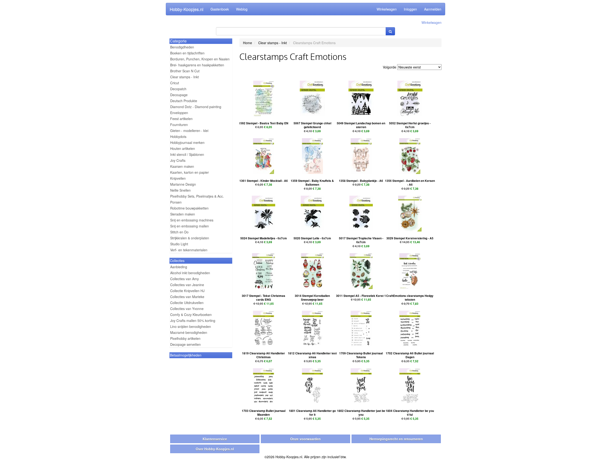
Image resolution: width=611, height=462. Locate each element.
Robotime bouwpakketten (189, 208)
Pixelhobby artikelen (185, 338)
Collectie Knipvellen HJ (187, 290)
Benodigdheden (182, 47)
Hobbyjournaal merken (187, 142)
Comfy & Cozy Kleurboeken (191, 314)
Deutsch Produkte (183, 100)
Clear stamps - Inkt (184, 76)
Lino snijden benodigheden (190, 326)
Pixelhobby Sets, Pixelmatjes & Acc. (197, 196)
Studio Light (179, 244)
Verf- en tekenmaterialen (188, 249)
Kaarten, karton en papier (189, 172)
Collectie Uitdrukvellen (187, 302)
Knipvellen (178, 178)
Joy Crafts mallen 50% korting (192, 320)
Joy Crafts (177, 160)
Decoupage (179, 94)
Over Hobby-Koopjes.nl (215, 448)
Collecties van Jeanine (187, 284)
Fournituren (179, 124)
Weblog (242, 9)
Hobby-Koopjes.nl (186, 9)
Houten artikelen (182, 148)
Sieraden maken (182, 214)
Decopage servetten (185, 344)
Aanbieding (178, 266)
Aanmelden (432, 9)
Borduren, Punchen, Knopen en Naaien (200, 59)
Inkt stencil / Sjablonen (187, 154)
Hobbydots (178, 136)
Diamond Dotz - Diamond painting (195, 106)
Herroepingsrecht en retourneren (396, 438)
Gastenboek (220, 9)
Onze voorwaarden (305, 438)
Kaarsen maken (182, 166)
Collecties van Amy (184, 278)
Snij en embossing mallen (189, 226)
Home (247, 42)
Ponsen (176, 202)
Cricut (174, 82)
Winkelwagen (387, 9)
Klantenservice (215, 438)
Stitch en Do (179, 232)
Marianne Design (183, 184)
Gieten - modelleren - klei (189, 130)
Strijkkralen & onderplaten (189, 238)
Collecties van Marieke (187, 296)
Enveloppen (179, 112)
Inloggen (410, 9)
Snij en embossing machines (191, 220)
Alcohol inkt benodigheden (190, 272)
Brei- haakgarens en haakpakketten (197, 65)
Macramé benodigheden (188, 332)
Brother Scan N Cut (185, 70)
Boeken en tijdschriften (187, 53)
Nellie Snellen (180, 190)
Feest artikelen (181, 118)
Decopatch (178, 88)
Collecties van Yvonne (187, 308)
